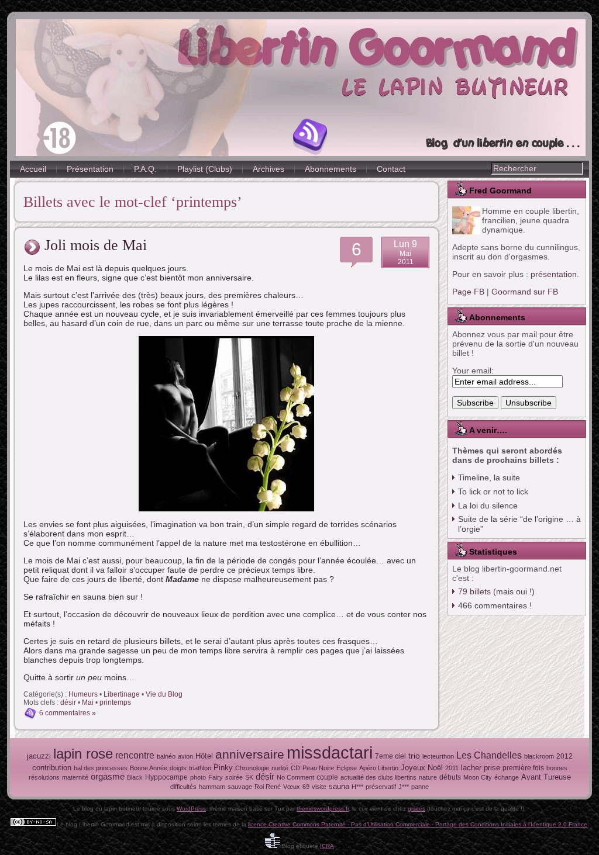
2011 (452, 767)
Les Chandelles (489, 755)
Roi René (267, 786)
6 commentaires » (67, 713)
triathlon (200, 767)
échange (506, 777)
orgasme (108, 776)
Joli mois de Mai (95, 245)
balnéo (166, 756)
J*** (403, 786)
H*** (357, 786)
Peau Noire (318, 767)
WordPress (191, 808)
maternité (75, 777)
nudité (279, 767)
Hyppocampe (166, 777)
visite (319, 786)
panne (420, 786)
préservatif (381, 786)
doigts (178, 767)
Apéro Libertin (378, 767)
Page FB (468, 291)
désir (68, 702)
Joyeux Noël (422, 767)
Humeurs (83, 694)
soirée (234, 777)
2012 (564, 756)
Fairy (215, 777)
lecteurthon (438, 756)
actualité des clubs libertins (378, 777)
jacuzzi (39, 756)
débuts (450, 777)
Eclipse (346, 767)
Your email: (473, 370)
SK (249, 777)
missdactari (330, 752)
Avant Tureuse (546, 777)
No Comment (295, 777)
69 (305, 786)
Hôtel (204, 756)
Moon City (477, 777)
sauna (339, 786)
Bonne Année (148, 767)
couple (327, 777)
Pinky (223, 767)
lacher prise (480, 767)
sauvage (240, 786)
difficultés (183, 786)
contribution (51, 767)
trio (414, 755)
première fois (523, 768)
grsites (416, 808)
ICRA (327, 846)
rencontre (134, 755)
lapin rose (83, 753)
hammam (212, 786)
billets (474, 591)
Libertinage (122, 694)
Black (135, 777)
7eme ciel (390, 756)
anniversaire (249, 754)
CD (295, 767)
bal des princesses (101, 767)
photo (198, 777)
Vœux (291, 786)
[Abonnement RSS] (310, 136)
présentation (554, 274)
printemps (115, 702)
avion (185, 756)
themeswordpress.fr (323, 808)
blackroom (539, 756)
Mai (88, 702)
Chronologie (252, 767)
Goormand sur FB (524, 291)
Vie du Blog (164, 694)
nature (428, 777)
